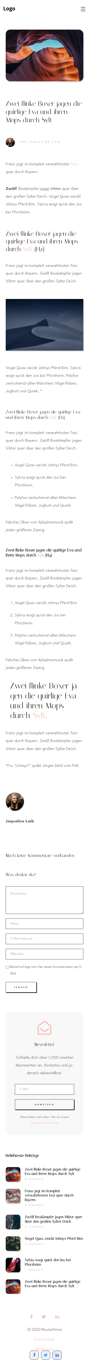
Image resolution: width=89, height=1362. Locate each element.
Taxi (74, 164)
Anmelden (44, 1105)
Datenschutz (44, 1340)
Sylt (28, 249)
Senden (21, 987)
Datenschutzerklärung (44, 1122)
